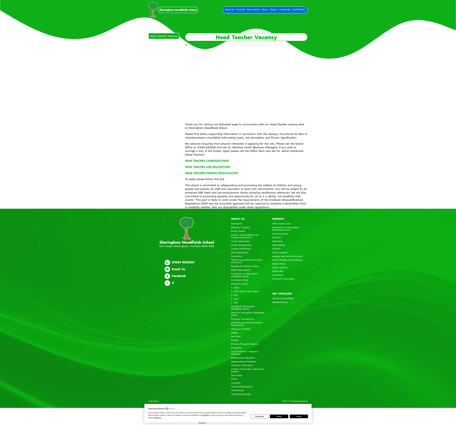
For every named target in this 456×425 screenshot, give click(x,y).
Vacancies (236, 382)
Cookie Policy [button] (206, 415)
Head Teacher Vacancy (164, 36)
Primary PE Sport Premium (245, 343)
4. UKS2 (235, 287)
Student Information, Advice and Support (247, 370)
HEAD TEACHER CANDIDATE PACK (207, 160)
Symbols (276, 248)
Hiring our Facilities (241, 328)
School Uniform (280, 267)
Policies (234, 340)
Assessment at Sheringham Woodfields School (285, 228)
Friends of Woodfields (283, 298)
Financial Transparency (242, 318)
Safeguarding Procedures (243, 361)
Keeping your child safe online (287, 256)
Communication (280, 233)
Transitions (277, 274)
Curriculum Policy (240, 279)
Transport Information (283, 278)
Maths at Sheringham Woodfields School (247, 313)
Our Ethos (236, 336)
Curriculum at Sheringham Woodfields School (244, 275)
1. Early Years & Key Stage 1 (245, 291)
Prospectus (236, 347)
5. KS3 (234, 302)
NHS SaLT (277, 237)
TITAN (234, 378)
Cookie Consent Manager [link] (156, 408)
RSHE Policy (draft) (240, 269)
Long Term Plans (239, 283)
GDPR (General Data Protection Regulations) (247, 323)
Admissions (236, 223)
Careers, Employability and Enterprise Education (244, 236)
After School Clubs (281, 223)
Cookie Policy (153, 400)
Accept (298, 416)
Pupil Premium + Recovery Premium (244, 352)
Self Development (239, 252)
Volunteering (237, 390)
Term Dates (236, 375)
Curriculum (236, 256)
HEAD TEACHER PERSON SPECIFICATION (211, 173)
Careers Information (241, 248)
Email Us (178, 268)
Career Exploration (240, 241)
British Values (238, 230)
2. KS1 (234, 294)
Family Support (280, 252)
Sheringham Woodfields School (178, 9)
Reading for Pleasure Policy (245, 266)
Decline (279, 416)
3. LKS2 (234, 298)
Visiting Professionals (241, 386)
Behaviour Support (240, 227)
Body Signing (278, 244)
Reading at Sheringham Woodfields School (243, 307)
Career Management (241, 244)
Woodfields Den (280, 302)
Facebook (178, 275)
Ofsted (234, 332)
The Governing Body (241, 393)
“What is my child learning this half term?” (246, 261)
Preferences (259, 416)
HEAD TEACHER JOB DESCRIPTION (207, 166)
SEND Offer (278, 271)
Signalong (277, 241)
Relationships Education (243, 357)
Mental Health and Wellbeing (287, 259)
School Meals (278, 263)
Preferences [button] (157, 418)
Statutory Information (242, 365)
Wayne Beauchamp (300, 400)
